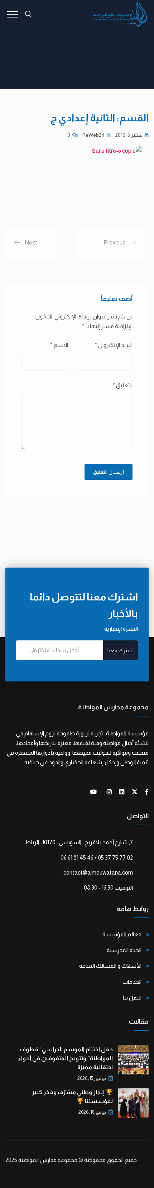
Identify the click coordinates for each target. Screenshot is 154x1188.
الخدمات (131, 982)
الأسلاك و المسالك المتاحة (110, 966)
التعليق (122, 385)
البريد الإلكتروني (114, 345)
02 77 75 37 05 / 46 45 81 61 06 (97, 858)
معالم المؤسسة (121, 934)
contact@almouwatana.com (98, 873)
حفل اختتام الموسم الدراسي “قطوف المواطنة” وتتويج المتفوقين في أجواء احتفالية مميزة (65, 1058)
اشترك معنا (120, 650)
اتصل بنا (132, 998)
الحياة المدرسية (124, 950)
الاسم (59, 345)
